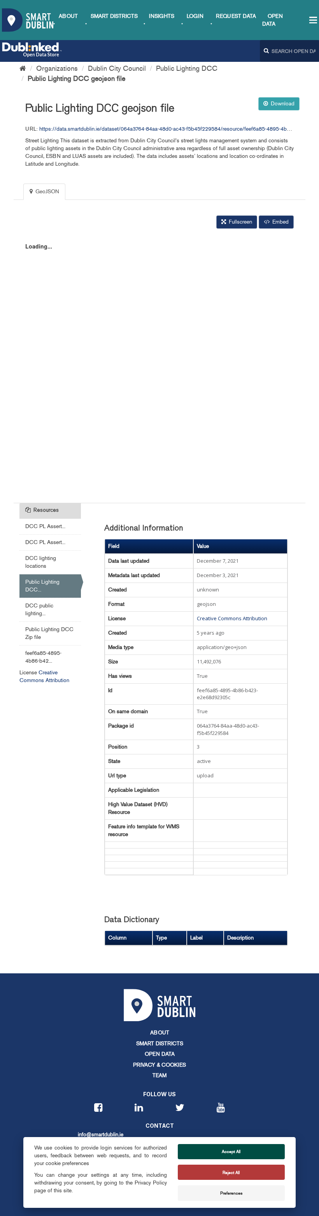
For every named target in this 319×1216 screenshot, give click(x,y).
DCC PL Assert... (45, 526)
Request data (236, 16)
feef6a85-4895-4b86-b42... (43, 657)
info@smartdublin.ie (100, 1134)
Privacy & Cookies (159, 1065)
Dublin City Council (117, 68)
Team (159, 1075)
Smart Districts (114, 16)
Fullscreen (239, 222)
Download (281, 103)
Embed (280, 222)
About (68, 16)
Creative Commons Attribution (232, 618)
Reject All (231, 1172)
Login (195, 16)
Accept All (231, 1151)
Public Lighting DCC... (42, 586)
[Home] (22, 68)
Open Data (160, 1054)
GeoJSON (46, 191)
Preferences (231, 1193)
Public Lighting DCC (186, 68)
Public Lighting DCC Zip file (49, 633)
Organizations (57, 68)
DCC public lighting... (39, 609)
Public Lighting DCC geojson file (76, 78)
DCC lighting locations (40, 562)
